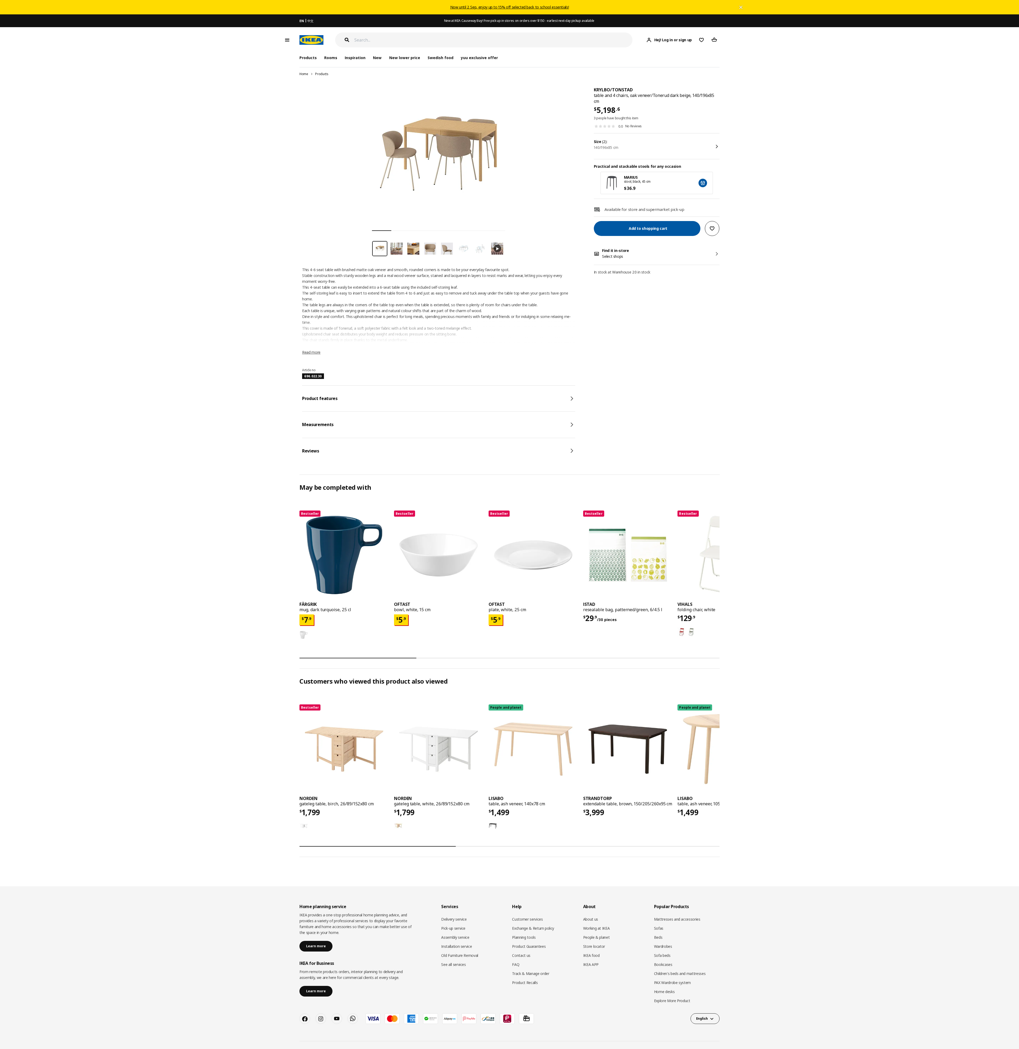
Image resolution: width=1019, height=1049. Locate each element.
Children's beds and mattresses (680, 973)
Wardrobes (663, 946)
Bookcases (663, 964)
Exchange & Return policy (533, 928)
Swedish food (440, 57)
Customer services (527, 919)
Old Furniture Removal (459, 955)
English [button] (702, 1018)
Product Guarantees (529, 946)
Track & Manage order (530, 973)
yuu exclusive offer (479, 57)
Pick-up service (453, 928)
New (377, 57)
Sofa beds (662, 955)
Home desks (664, 991)
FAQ (515, 964)
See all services (453, 964)
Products (321, 74)
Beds (658, 937)
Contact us (521, 955)
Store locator (594, 946)
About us (590, 919)
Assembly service (455, 937)
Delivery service (453, 919)
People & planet (596, 937)
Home (303, 74)
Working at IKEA (596, 928)
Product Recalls (525, 982)
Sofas (658, 928)
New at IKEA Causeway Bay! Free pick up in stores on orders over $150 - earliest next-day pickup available (519, 20)
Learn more (316, 946)
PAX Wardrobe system (672, 982)
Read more (311, 352)
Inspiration (355, 57)
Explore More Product (672, 1000)
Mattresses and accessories (677, 919)
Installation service (456, 946)
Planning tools (523, 937)
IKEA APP (591, 964)
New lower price (404, 57)
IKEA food (591, 955)
